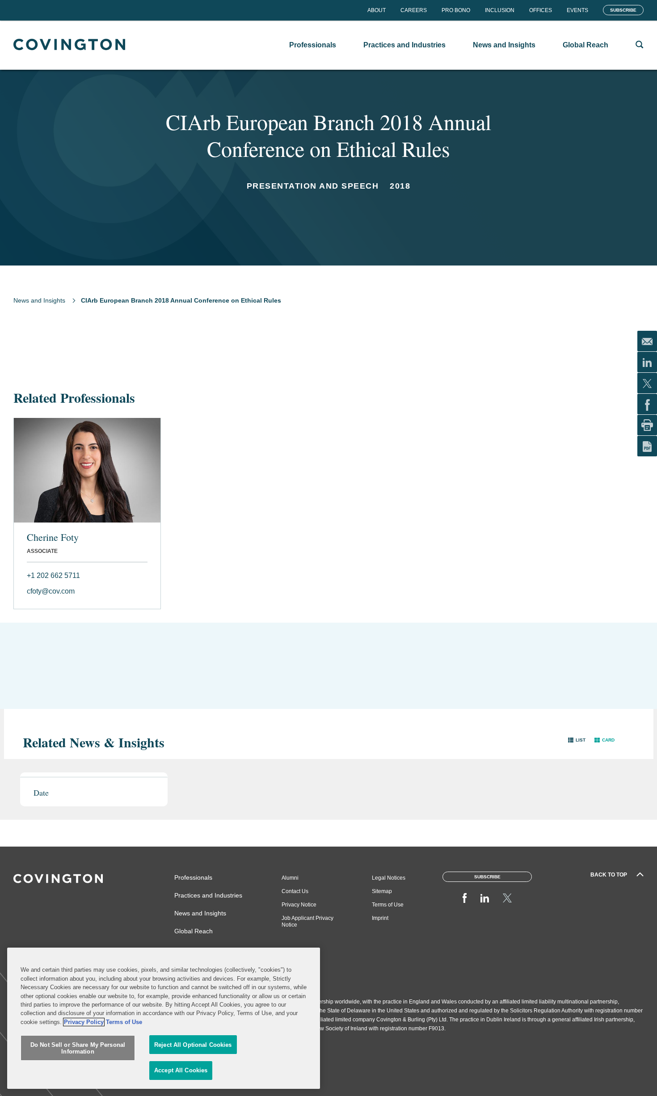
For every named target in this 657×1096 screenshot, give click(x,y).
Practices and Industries (208, 895)
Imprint (380, 918)
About (376, 10)
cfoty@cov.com (51, 591)
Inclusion (499, 10)
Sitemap (382, 891)
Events (577, 10)
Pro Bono (456, 10)
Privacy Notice (299, 905)
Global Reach (193, 931)
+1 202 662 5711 (53, 575)
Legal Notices (388, 878)
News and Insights (39, 300)
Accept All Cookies (180, 1070)
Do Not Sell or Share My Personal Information (77, 1048)
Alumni (290, 878)
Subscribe (623, 10)
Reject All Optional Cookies (193, 1044)
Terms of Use (388, 905)
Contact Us (295, 891)
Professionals (193, 877)
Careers (413, 10)
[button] (576, 740)
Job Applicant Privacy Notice (307, 921)
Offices (540, 10)
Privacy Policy (84, 1022)
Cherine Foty (53, 537)
